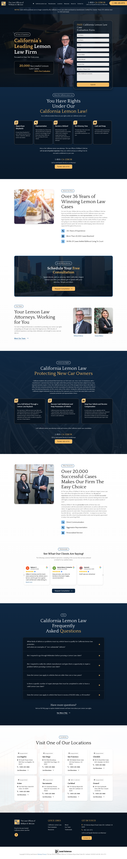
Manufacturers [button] (52, 3)
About (66, 825)
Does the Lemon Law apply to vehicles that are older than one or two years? (54, 675)
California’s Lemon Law (54, 825)
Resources (51, 829)
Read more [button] (82, 582)
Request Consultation (62, 289)
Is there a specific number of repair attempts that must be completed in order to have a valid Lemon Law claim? (58, 685)
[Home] (33, 3)
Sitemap (40, 854)
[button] (103, 575)
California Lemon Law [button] (41, 3)
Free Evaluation (52, 827)
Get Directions (21, 770)
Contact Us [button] (80, 3)
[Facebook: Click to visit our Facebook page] (16, 835)
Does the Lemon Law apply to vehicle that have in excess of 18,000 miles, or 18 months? (58, 695)
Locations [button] (59, 3)
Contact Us (86, 838)
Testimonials (68, 829)
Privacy (44, 854)
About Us (73, 3)
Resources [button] (66, 3)
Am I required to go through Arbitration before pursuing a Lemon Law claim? (54, 655)
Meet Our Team (20, 338)
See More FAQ (62, 713)
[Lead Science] (63, 851)
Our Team (68, 827)
